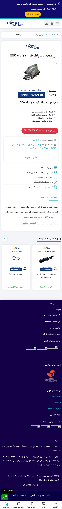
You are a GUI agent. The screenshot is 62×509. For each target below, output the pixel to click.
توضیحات (53, 197)
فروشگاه (49, 34)
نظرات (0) (44, 197)
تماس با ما (34, 14)
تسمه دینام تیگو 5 (16, 274)
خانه (57, 34)
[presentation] (4, 238)
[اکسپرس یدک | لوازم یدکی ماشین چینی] (13, 23)
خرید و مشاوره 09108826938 (38, 130)
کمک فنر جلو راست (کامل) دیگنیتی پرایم (46, 276)
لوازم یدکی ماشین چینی (40, 147)
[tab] (53, 197)
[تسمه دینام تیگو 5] (16, 258)
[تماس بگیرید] (4, 497)
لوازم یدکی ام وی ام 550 (31, 144)
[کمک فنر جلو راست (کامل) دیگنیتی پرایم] (46, 258)
